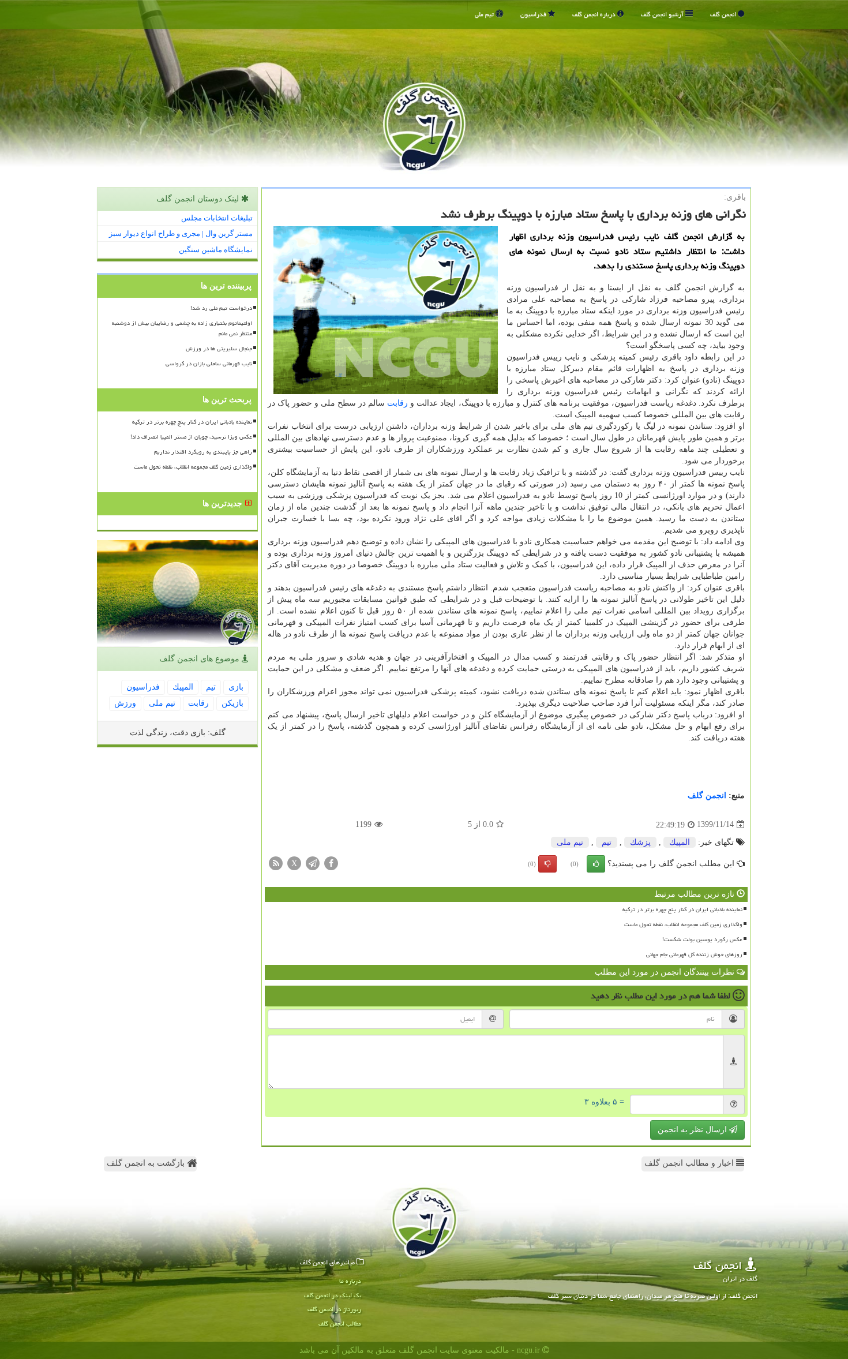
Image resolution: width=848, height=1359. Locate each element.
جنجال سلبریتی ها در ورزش (219, 348)
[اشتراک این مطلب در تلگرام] (313, 862)
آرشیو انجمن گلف (663, 14)
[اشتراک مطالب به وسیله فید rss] (276, 862)
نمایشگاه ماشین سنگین (216, 249)
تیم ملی (485, 14)
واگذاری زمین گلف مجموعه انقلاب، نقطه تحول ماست (683, 924)
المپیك (679, 842)
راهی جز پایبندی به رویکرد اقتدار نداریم (203, 452)
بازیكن (232, 703)
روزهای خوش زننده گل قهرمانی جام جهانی (694, 954)
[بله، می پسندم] (596, 864)
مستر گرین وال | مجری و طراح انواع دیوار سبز (181, 233)
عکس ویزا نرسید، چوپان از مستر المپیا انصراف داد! (191, 437)
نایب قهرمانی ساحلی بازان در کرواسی (209, 363)
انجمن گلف (724, 14)
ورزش (125, 703)
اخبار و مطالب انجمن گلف (690, 1163)
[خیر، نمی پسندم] (547, 864)
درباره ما (350, 1281)
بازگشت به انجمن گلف (147, 1163)
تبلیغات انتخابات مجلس (217, 218)
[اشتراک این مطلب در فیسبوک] (331, 862)
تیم (606, 842)
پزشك (640, 842)
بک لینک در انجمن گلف (332, 1295)
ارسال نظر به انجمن (693, 1129)
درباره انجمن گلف (594, 14)
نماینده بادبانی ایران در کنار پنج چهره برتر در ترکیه (682, 909)
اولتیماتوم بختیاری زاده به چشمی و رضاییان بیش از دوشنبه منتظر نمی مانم (182, 328)
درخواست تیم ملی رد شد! (221, 308)
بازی (235, 687)
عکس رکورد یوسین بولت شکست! (702, 939)
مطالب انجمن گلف (339, 1323)
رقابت (397, 403)
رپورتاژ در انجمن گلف (334, 1309)
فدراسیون (534, 14)
